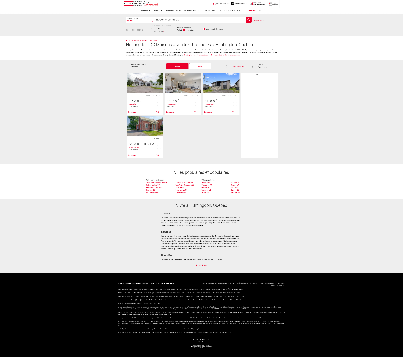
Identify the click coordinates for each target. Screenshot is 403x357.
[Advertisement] (259, 108)
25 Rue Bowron (171, 104)
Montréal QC (235, 182)
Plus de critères (259, 21)
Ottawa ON (205, 187)
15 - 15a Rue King (134, 147)
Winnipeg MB (206, 190)
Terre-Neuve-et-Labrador (189, 289)
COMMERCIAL (253, 283)
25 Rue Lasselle (209, 104)
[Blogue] (273, 3)
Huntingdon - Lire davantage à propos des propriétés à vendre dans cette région (212, 55)
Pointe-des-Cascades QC (155, 187)
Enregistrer (132, 112)
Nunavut (240, 289)
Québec (136, 289)
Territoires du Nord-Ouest (204, 289)
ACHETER (144, 10)
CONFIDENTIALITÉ (279, 283)
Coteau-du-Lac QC (153, 185)
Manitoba (159, 289)
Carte (200, 66)
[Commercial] (257, 3)
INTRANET (261, 283)
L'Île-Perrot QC (180, 193)
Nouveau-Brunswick (176, 289)
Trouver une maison (123, 289)
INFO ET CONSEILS (190, 10)
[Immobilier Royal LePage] (141, 4)
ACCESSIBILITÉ (280, 285)
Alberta (141, 289)
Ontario (131, 289)
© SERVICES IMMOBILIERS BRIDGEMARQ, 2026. (136, 283)
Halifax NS (205, 193)
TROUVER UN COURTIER (173, 10)
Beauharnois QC (181, 187)
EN (260, 11)
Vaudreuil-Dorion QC (153, 193)
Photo (177, 66)
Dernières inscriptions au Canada (152, 303)
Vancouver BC (207, 185)
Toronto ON (206, 182)
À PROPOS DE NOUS (231, 10)
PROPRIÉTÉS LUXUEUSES (241, 283)
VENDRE (156, 10)
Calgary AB (235, 185)
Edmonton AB (236, 187)
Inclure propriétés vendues (213, 29)
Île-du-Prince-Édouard (227, 289)
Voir (157, 112)
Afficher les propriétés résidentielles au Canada (130, 303)
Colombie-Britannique (149, 289)
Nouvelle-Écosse (215, 289)
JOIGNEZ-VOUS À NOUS (210, 10)
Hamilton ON (235, 193)
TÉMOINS (272, 285)
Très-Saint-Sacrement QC (184, 185)
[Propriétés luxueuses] (239, 4)
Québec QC (235, 190)
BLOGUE (232, 283)
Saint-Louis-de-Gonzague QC (157, 182)
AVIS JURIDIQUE (269, 283)
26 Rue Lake (132, 104)
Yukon (235, 289)
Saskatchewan (166, 289)
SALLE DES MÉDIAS (223, 283)
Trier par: (261, 64)
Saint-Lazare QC (181, 190)
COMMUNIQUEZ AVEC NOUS (209, 283)
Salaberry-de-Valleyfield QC (185, 182)
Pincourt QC (150, 190)
